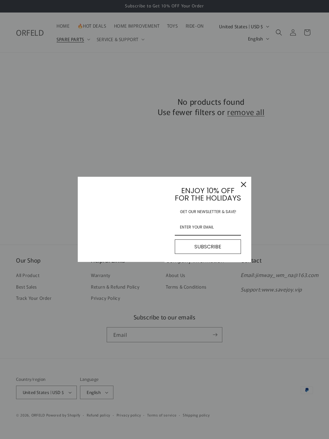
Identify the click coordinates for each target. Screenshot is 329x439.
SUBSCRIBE (207, 246)
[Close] (243, 184)
